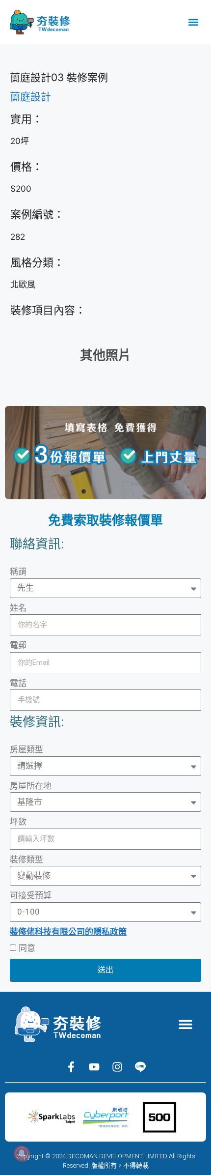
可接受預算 (31, 895)
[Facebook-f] (71, 1066)
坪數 (18, 822)
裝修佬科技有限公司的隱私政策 (68, 932)
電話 (18, 683)
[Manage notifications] (21, 1153)
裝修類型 (26, 859)
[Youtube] (94, 1066)
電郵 (18, 645)
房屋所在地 (31, 786)
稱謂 (18, 571)
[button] (193, 22)
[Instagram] (117, 1066)
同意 (27, 948)
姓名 (18, 608)
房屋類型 (26, 749)
